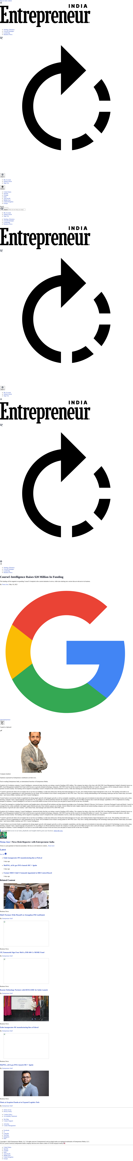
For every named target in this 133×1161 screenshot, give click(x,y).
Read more (51, 846)
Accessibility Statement (10, 1116)
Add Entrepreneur (5, 719)
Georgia (6, 195)
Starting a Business (9, 29)
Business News (8, 34)
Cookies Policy (8, 1114)
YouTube (6, 1135)
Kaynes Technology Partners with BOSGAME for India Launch (24, 990)
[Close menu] (1, 564)
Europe (6, 203)
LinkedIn (6, 1133)
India (5, 197)
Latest (3, 849)
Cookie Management (10, 1125)
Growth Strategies (9, 31)
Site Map (6, 1119)
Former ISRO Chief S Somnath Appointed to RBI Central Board (28, 873)
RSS (5, 1138)
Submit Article (8, 181)
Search (2, 206)
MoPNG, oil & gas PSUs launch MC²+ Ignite (20, 865)
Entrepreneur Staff (7, 956)
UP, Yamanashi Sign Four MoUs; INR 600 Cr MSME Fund (22, 952)
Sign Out (6, 183)
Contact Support (8, 1121)
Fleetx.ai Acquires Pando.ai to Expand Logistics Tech (19, 1102)
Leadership (7, 33)
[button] (66, 399)
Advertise (6, 1124)
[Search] (1, 39)
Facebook (6, 1130)
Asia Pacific (7, 198)
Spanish (6, 193)
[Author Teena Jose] (3, 838)
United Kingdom (8, 202)
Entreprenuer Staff (7, 918)
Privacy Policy (8, 1111)
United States (7, 192)
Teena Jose (5, 584)
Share (2, 721)
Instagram (6, 1137)
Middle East (7, 200)
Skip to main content (6, 1)
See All (2, 854)
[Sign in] (1, 562)
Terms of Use (7, 1110)
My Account (7, 180)
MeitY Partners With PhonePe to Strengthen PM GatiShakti (22, 915)
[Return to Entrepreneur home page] (45, 26)
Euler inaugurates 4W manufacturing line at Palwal (23, 858)
